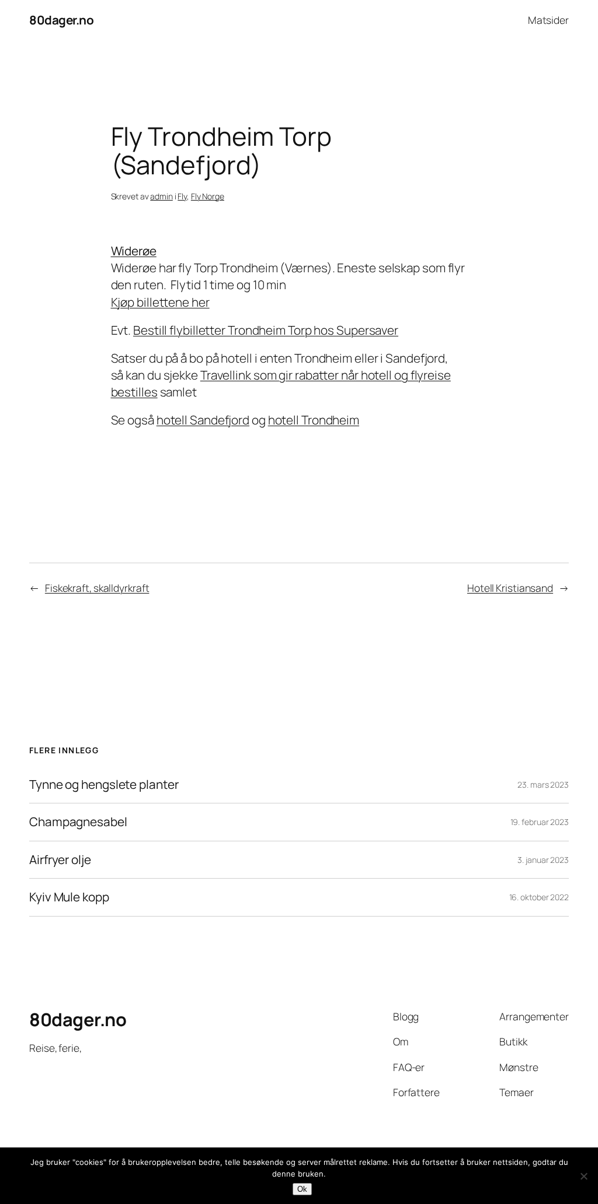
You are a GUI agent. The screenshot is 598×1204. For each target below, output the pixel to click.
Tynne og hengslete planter (103, 784)
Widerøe (134, 251)
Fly (182, 196)
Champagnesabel (78, 822)
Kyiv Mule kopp (69, 897)
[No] (583, 1176)
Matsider (548, 20)
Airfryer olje (60, 859)
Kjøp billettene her (160, 302)
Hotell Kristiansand (510, 588)
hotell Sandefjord (203, 420)
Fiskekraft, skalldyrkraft (97, 588)
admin (161, 196)
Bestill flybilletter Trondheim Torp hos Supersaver (265, 330)
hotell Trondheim (313, 420)
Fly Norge (207, 196)
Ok (302, 1189)
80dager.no (61, 20)
